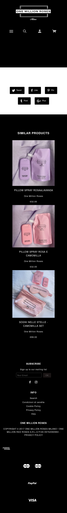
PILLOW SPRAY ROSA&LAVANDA (33, 190)
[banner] (33, 13)
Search (33, 398)
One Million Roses (33, 196)
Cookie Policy (33, 406)
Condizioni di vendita (33, 402)
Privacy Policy (33, 410)
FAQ (33, 413)
